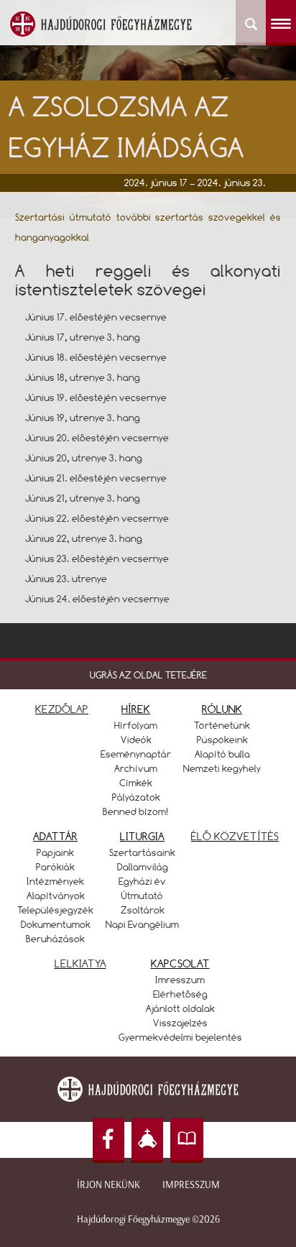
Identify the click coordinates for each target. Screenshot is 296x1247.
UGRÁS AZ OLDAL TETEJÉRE (148, 675)
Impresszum (191, 1185)
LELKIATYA (80, 963)
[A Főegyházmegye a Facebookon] (108, 1140)
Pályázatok (136, 797)
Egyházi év (142, 881)
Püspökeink (222, 739)
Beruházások (55, 938)
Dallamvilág (142, 867)
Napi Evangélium (142, 924)
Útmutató (142, 895)
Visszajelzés (180, 1023)
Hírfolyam (135, 725)
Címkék (135, 782)
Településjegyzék (55, 910)
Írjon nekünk (108, 1185)
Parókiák (55, 867)
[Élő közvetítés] (147, 1140)
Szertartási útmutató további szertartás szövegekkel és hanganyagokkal (148, 227)
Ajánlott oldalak (180, 1008)
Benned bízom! (136, 811)
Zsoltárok (143, 910)
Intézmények (55, 881)
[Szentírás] (186, 1140)
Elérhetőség (180, 994)
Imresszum (180, 979)
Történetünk (222, 725)
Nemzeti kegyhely (222, 768)
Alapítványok (56, 895)
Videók (136, 739)
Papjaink (55, 852)
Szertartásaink (142, 852)
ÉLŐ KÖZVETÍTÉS (235, 836)
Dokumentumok (56, 924)
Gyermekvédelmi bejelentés (180, 1037)
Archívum (135, 768)
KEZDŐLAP (61, 709)
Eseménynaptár (136, 754)
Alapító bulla (222, 754)
